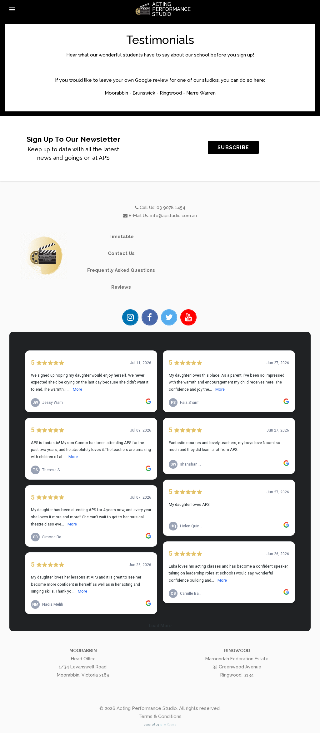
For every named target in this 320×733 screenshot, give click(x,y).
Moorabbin (116, 93)
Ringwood (171, 93)
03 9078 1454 (171, 207)
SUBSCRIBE (233, 147)
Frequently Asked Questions (121, 270)
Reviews (121, 287)
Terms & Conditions (160, 716)
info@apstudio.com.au (173, 215)
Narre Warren (201, 93)
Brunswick (143, 93)
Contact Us (121, 253)
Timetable (121, 236)
